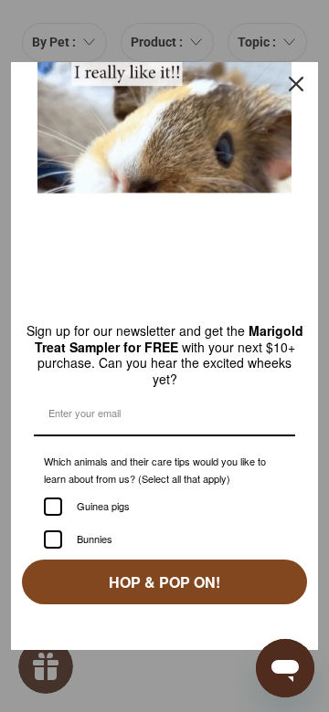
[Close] (296, 80)
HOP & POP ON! (164, 594)
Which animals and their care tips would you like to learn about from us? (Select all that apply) (159, 474)
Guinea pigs (108, 519)
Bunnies (97, 552)
